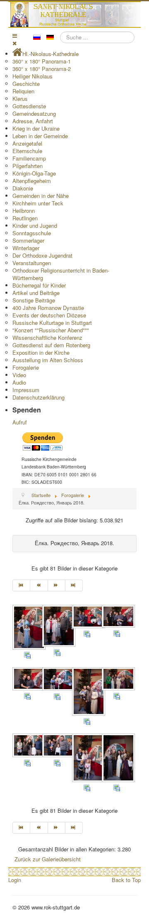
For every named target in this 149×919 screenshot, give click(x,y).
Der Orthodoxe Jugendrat (42, 255)
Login (14, 880)
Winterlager (25, 248)
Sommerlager (28, 240)
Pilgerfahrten (27, 166)
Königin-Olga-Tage (34, 173)
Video (19, 375)
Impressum (25, 390)
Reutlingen (25, 218)
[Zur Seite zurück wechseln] (39, 585)
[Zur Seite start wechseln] (21, 585)
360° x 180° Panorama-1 (41, 61)
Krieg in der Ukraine (36, 128)
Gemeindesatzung (34, 113)
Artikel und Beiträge (36, 293)
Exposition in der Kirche (41, 352)
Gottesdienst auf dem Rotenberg (51, 345)
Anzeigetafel (27, 143)
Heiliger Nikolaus (32, 76)
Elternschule (27, 151)
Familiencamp (29, 158)
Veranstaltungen (31, 263)
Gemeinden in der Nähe (40, 196)
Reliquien (23, 91)
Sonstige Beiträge (33, 300)
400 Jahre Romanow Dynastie (48, 308)
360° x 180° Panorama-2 (41, 69)
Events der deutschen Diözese (49, 315)
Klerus (20, 98)
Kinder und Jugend (34, 225)
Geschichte (26, 84)
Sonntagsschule (31, 233)
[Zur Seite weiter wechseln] (56, 585)
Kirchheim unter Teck (37, 203)
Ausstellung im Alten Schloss (47, 360)
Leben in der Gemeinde (40, 136)
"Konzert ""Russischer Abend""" (50, 330)
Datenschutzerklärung (38, 397)
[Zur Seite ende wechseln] (74, 585)
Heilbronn (23, 211)
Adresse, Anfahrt (32, 121)
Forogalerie (25, 367)
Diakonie (22, 188)
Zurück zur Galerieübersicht (47, 859)
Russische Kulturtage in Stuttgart (52, 323)
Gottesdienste (29, 106)
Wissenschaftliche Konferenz (47, 337)
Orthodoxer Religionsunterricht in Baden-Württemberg (60, 274)
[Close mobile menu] (14, 43)
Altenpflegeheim (31, 181)
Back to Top (126, 880)
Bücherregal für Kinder (39, 285)
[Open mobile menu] (14, 35)
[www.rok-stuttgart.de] (75, 14)
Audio (19, 382)
